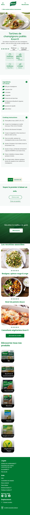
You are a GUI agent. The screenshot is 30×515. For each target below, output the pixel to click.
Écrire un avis (15, 197)
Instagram (2, 496)
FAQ (2, 478)
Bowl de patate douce (15, 302)
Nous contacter (5, 483)
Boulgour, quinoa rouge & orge (15, 274)
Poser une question (15, 201)
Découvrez (16, 230)
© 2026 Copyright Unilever (11, 507)
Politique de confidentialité (8, 463)
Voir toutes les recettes (15, 335)
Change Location (7, 502)
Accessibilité (4, 469)
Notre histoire (4, 485)
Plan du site (4, 471)
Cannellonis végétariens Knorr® (15, 330)
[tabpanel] (15, 195)
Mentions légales (5, 487)
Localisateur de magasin (7, 480)
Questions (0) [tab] (17, 179)
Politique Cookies (5, 490)
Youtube (6, 496)
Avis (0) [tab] (10, 179)
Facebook (9, 496)
